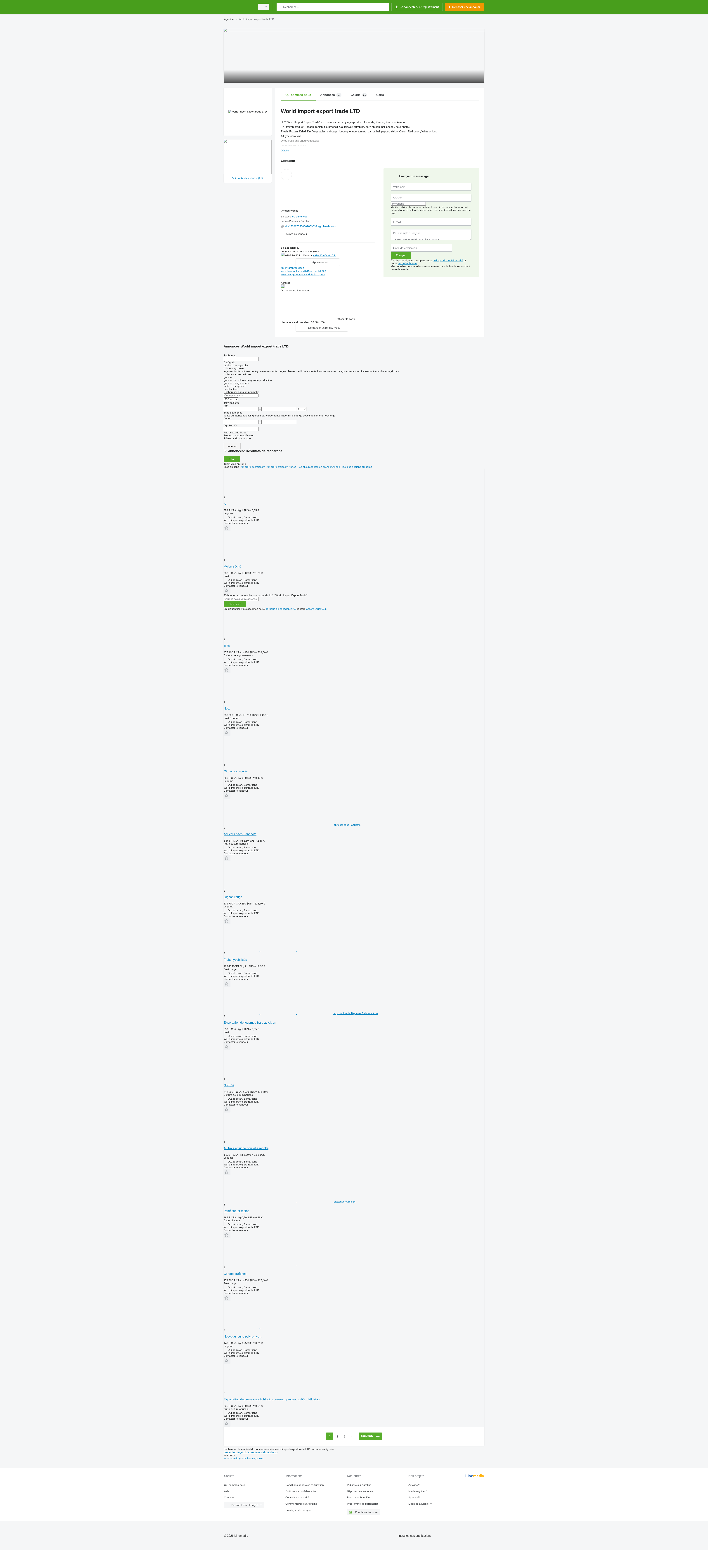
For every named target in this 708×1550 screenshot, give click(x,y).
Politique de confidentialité (300, 1491)
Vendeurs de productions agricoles (244, 1457)
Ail (225, 504)
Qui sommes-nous (234, 1484)
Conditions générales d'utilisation (304, 1484)
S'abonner (235, 604)
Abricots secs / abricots (240, 834)
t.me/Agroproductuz (292, 267)
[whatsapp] (343, 255)
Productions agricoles (236, 1452)
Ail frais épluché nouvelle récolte (246, 1148)
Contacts (229, 1497)
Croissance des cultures (263, 1452)
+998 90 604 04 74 (324, 255)
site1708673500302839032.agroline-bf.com (310, 226)
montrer (232, 445)
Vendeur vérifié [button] (290, 210)
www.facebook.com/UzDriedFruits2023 (303, 271)
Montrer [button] (308, 255)
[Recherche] (280, 7)
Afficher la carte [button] (346, 318)
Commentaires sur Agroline (301, 1503)
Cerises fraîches (235, 1274)
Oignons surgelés (236, 771)
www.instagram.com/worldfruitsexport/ (303, 274)
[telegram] (354, 255)
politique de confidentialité (448, 260)
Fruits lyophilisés (235, 959)
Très (227, 646)
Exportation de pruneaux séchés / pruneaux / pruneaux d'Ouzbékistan (272, 1399)
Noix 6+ (229, 1085)
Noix (227, 708)
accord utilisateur (407, 263)
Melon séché (232, 566)
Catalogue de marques (298, 1510)
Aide (226, 1491)
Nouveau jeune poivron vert (242, 1336)
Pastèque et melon (236, 1211)
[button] (296, 234)
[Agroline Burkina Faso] (239, 7)
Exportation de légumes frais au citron (250, 1022)
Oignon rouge (233, 897)
